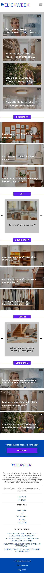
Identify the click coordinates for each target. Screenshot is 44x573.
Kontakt (22, 500)
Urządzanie (22, 362)
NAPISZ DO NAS (22, 450)
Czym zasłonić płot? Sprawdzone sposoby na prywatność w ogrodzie (21, 79)
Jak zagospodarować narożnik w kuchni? (19, 258)
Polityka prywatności (22, 561)
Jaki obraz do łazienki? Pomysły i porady (19, 158)
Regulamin (22, 570)
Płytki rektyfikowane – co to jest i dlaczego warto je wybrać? (22, 535)
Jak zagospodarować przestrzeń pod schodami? (19, 280)
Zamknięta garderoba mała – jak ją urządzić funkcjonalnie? (19, 55)
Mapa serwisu (22, 565)
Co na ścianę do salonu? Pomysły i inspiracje (19, 135)
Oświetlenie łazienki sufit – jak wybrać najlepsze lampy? (21, 103)
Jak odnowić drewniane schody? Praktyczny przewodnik (22, 349)
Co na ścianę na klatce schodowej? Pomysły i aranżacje (20, 180)
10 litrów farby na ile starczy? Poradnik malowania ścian (22, 550)
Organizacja (22, 240)
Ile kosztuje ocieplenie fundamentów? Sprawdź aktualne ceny (22, 540)
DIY (22, 193)
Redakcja (22, 497)
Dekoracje (22, 117)
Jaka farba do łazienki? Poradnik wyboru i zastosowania (22, 545)
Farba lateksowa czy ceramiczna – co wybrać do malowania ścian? (23, 31)
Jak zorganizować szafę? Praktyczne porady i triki (15, 303)
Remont (22, 316)
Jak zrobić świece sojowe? (22, 225)
